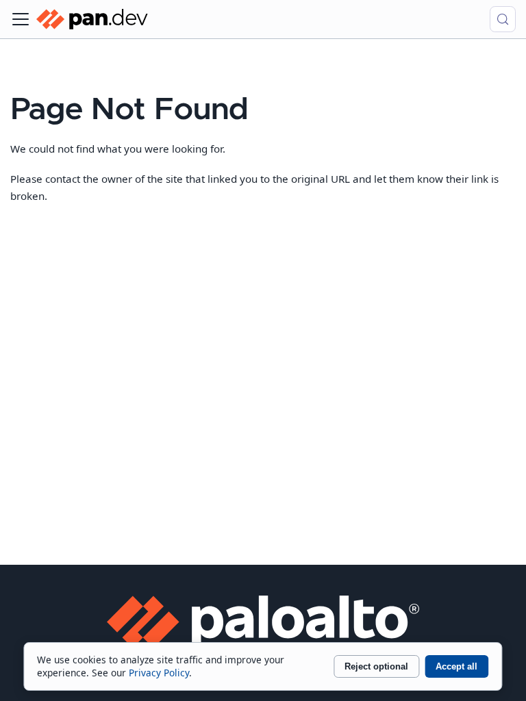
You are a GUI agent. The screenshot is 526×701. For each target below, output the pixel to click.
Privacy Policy (159, 672)
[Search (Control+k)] (503, 19)
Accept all (456, 666)
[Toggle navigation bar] (20, 19)
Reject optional (376, 666)
